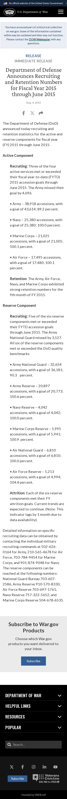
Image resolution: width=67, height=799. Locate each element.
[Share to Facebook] (24, 114)
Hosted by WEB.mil (33, 794)
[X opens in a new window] (11, 767)
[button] (60, 12)
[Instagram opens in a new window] (33, 767)
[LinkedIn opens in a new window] (44, 767)
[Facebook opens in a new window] (22, 767)
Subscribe (33, 661)
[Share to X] (32, 114)
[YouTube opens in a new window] (55, 767)
